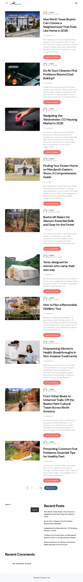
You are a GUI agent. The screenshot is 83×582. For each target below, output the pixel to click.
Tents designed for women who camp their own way (59, 266)
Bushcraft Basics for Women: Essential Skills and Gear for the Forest (58, 221)
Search (8, 504)
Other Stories (13, 15)
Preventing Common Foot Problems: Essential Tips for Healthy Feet (60, 452)
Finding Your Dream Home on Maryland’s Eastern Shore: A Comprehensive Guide (60, 171)
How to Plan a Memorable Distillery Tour (60, 307)
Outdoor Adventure (15, 213)
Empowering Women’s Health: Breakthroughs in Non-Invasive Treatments (60, 352)
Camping (12, 258)
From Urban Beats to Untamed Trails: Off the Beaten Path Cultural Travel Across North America (58, 403)
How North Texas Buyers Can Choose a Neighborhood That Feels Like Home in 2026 (60, 25)
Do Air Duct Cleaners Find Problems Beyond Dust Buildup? (60, 74)
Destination (12, 301)
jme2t (52, 12)
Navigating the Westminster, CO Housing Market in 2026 (60, 119)
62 (41, 488)
